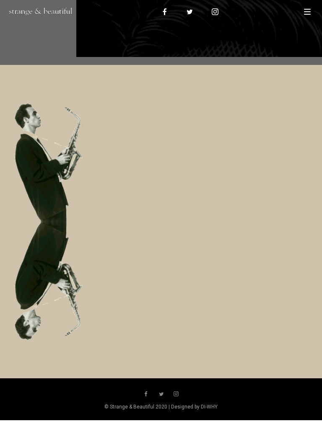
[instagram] (215, 11)
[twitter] (190, 11)
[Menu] (307, 11)
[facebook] (165, 11)
